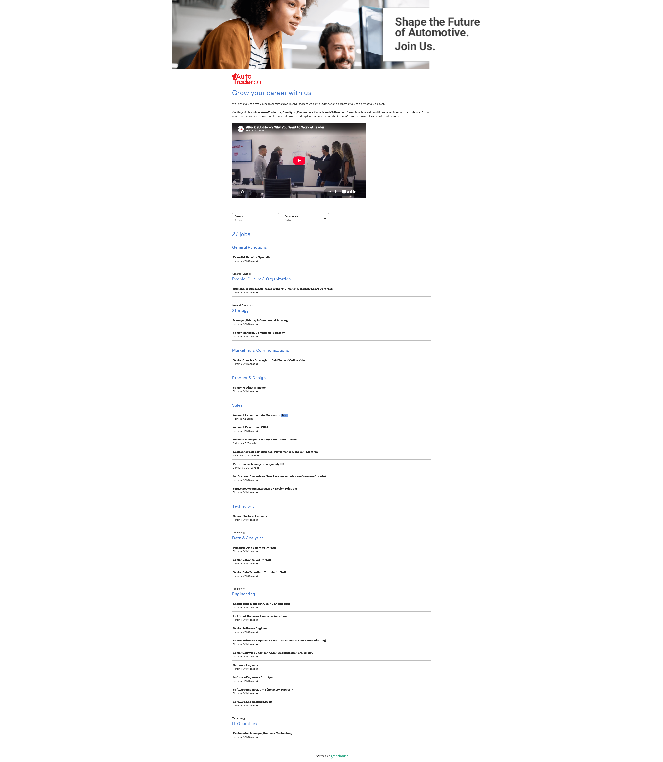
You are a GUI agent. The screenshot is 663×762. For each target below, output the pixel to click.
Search (239, 216)
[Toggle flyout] (325, 219)
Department (291, 216)
